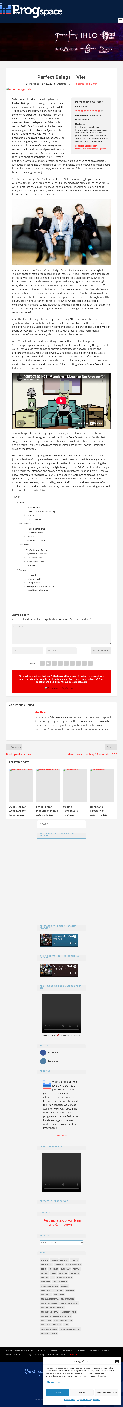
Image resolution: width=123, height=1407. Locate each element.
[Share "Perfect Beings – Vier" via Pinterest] (60, 663)
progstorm (46, 1320)
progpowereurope (69, 1303)
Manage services (54, 1382)
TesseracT (45, 1333)
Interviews (94, 1350)
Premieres (80, 1350)
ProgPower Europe (50, 1303)
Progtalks (46, 1325)
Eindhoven (53, 1269)
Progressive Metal (49, 1312)
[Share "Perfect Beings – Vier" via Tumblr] (54, 663)
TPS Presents (66, 1350)
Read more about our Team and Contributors (62, 1222)
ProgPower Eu (67, 1299)
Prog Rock (46, 1316)
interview (74, 1273)
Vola (54, 1333)
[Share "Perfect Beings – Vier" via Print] (90, 663)
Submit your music (56, 1354)
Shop (8, 1354)
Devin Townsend (73, 1264)
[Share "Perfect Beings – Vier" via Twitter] (48, 663)
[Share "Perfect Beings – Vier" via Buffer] (72, 663)
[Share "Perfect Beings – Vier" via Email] (84, 663)
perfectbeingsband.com (86, 145)
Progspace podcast (62, 1316)
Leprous (44, 1277)
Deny (82, 1392)
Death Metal (46, 1264)
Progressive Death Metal (52, 1307)
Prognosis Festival (50, 1299)
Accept (57, 1392)
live (52, 1277)
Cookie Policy (69, 1399)
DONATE (73, 1354)
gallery (44, 1273)
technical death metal (70, 1329)
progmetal (59, 1295)
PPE (61, 1290)
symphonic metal (49, 1329)
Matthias (34, 83)
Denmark (59, 1264)
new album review (49, 1286)
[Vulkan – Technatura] (75, 785)
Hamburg (63, 1273)
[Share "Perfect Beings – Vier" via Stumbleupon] (78, 663)
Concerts (53, 1350)
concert (75, 1260)
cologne (64, 1260)
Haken (54, 1273)
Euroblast (65, 1269)
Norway (64, 1286)
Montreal (45, 1282)
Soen (66, 1325)
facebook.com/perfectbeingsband (90, 148)
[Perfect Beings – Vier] (61, 90)
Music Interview (60, 1282)
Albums (61, 83)
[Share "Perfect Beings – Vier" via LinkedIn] (66, 663)
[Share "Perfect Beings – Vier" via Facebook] (42, 663)
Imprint (96, 1399)
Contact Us (19, 1354)
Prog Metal (46, 1295)
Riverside (57, 1325)
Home (9, 1350)
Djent (43, 1269)
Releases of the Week (24, 1350)
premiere (70, 1290)
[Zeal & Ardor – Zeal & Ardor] (21, 785)
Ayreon (44, 1260)
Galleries (106, 1350)
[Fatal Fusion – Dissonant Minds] (48, 785)
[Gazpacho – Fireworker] (102, 785)
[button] (117, 1361)
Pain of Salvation (49, 1290)
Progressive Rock (68, 1312)
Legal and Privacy (84, 1399)
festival (76, 1269)
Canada (54, 1260)
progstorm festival (63, 1320)
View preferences (107, 1392)
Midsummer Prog (64, 1277)
